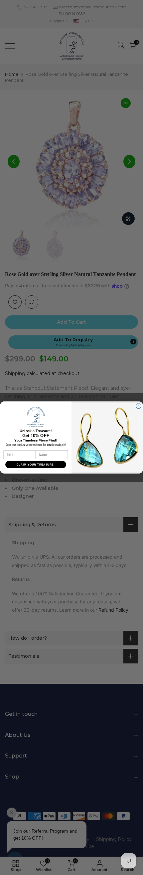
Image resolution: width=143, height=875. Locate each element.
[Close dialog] (138, 405)
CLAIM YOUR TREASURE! (36, 464)
